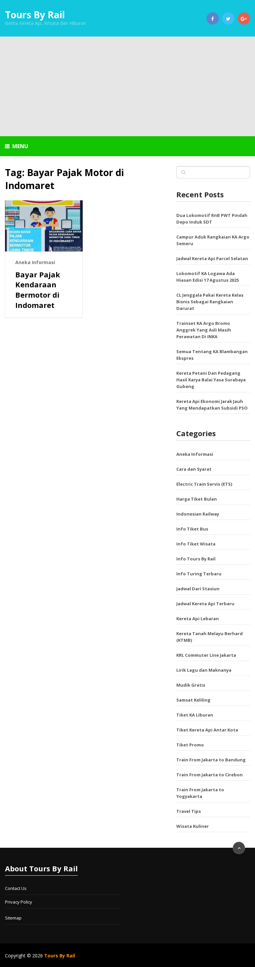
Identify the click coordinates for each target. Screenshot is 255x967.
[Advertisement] (127, 86)
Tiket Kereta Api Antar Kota (207, 730)
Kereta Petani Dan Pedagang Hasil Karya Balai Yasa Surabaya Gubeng (211, 379)
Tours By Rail (35, 14)
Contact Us (16, 888)
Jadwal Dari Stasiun (197, 589)
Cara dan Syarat (194, 469)
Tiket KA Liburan (194, 715)
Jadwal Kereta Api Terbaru (205, 604)
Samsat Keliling (193, 700)
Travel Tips (188, 811)
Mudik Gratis (190, 685)
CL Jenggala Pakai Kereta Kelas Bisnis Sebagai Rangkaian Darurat (209, 301)
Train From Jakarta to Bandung (211, 760)
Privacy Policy (18, 902)
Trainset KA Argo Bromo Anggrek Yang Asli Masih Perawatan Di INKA (203, 329)
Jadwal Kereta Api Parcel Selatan (212, 258)
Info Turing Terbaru (198, 574)
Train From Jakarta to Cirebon (209, 775)
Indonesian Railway (197, 514)
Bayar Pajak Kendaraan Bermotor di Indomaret (37, 289)
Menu (20, 146)
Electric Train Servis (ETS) (204, 484)
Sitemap (13, 918)
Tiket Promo (190, 745)
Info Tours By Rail (195, 559)
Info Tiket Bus (192, 529)
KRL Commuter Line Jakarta (206, 655)
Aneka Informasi (35, 262)
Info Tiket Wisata (195, 544)
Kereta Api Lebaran (197, 619)
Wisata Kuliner (192, 826)
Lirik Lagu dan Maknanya (203, 670)
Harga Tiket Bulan (196, 499)
